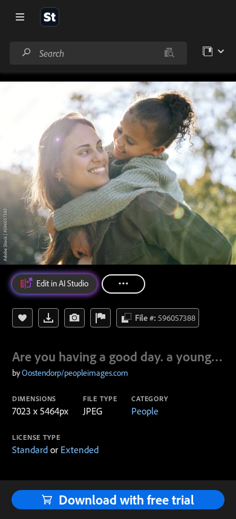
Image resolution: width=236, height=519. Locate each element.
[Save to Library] (22, 317)
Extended (80, 449)
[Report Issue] (100, 317)
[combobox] (98, 53)
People (145, 411)
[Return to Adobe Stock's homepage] (49, 17)
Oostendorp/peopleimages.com (75, 372)
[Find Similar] (74, 317)
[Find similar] (169, 53)
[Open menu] (20, 17)
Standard (30, 449)
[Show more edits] (123, 284)
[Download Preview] (48, 317)
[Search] (26, 53)
